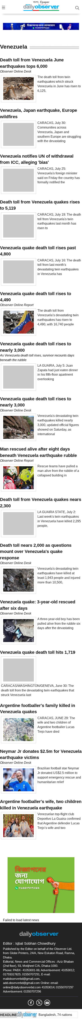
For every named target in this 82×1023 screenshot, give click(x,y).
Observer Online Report (16, 305)
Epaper (44, 2)
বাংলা (35, 2)
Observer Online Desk (15, 71)
